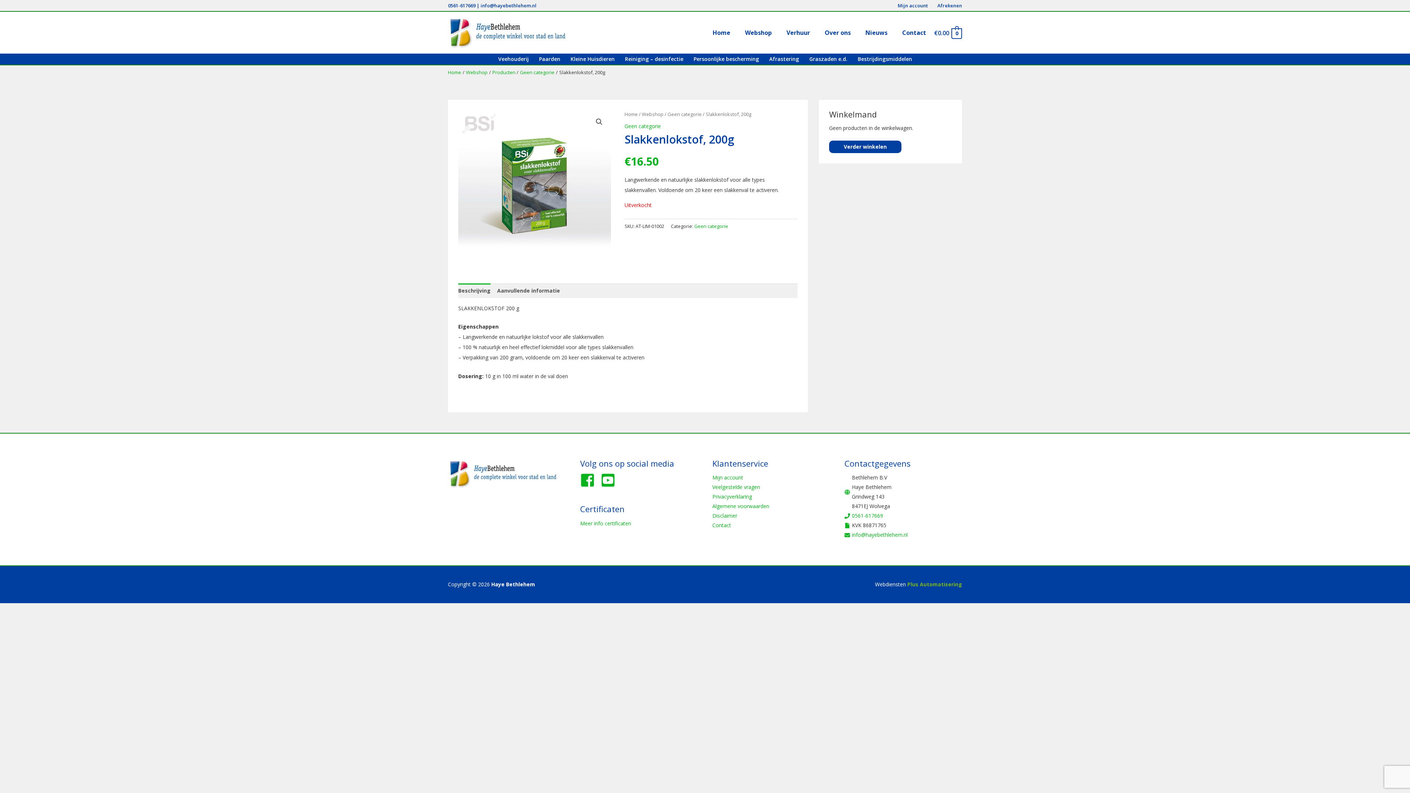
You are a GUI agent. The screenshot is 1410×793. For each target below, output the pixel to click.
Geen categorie (685, 114)
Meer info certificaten (605, 523)
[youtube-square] (610, 480)
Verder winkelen (865, 146)
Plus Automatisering (934, 584)
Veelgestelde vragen (736, 487)
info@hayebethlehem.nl (508, 5)
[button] (599, 121)
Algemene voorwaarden (740, 506)
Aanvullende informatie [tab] (528, 290)
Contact (721, 525)
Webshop (653, 114)
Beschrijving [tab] (474, 290)
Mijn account (727, 477)
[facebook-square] (589, 480)
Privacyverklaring (732, 496)
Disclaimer (724, 515)
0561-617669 (462, 5)
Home (631, 114)
